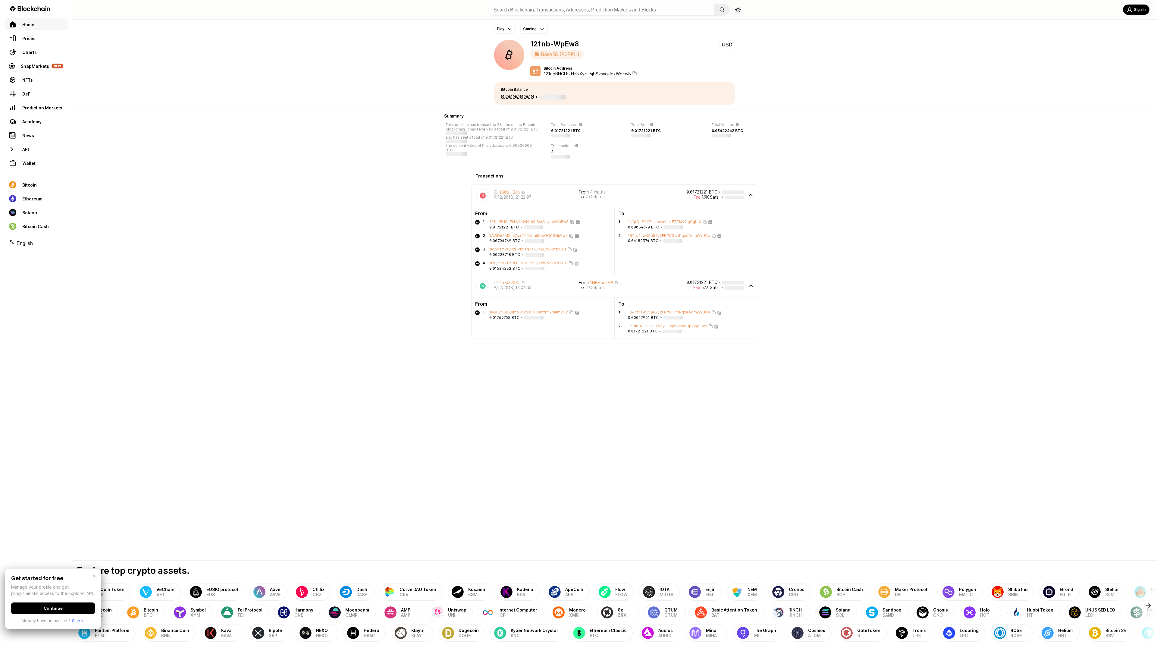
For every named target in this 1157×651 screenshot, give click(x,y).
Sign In (1140, 10)
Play (500, 29)
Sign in (78, 620)
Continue (53, 608)
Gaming (530, 29)
